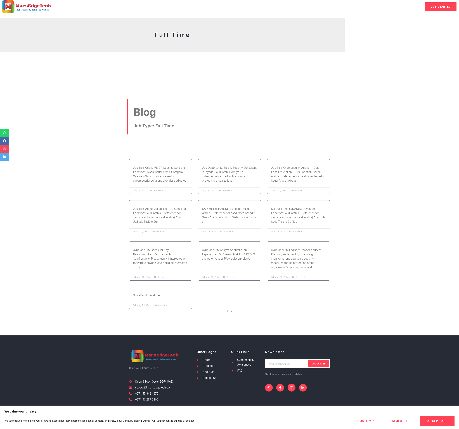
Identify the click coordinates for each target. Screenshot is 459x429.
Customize (367, 421)
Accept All (437, 421)
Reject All (401, 421)
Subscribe (318, 363)
